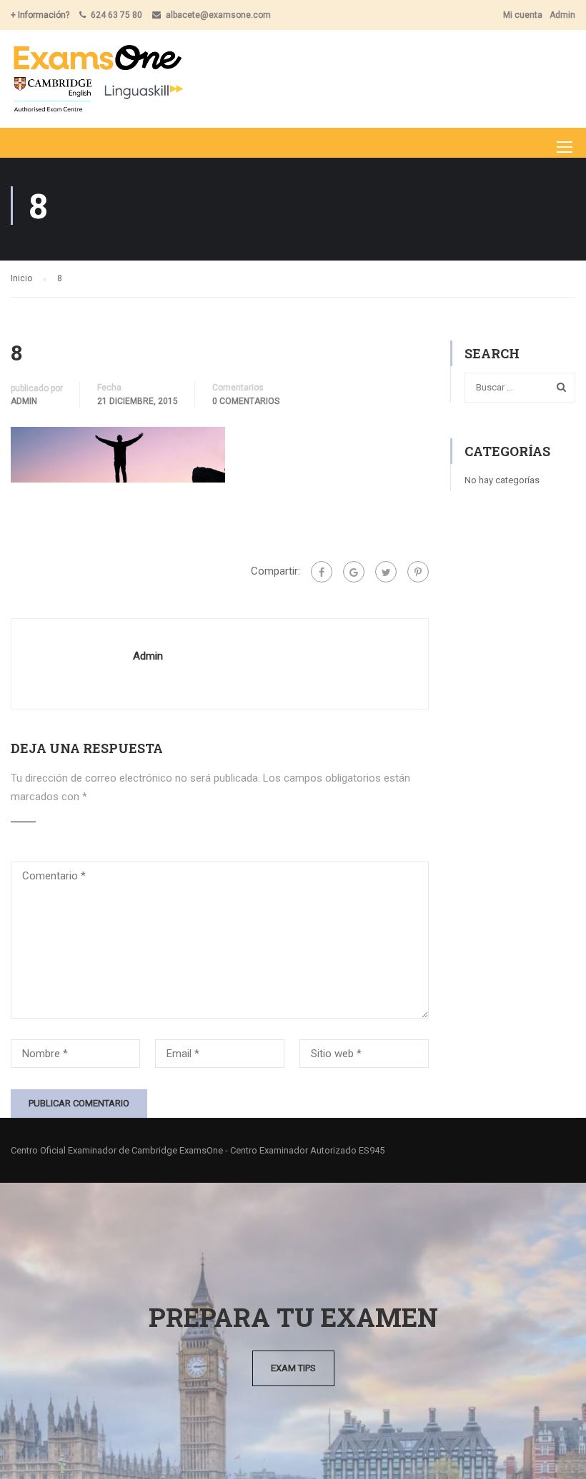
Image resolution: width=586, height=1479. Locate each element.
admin (24, 401)
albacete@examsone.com (218, 15)
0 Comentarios (245, 401)
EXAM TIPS (293, 1368)
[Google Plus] (353, 571)
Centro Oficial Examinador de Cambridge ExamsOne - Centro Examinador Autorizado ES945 (197, 1150)
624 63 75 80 (116, 15)
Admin (562, 15)
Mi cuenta (522, 15)
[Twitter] (386, 571)
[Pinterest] (418, 571)
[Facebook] (321, 571)
